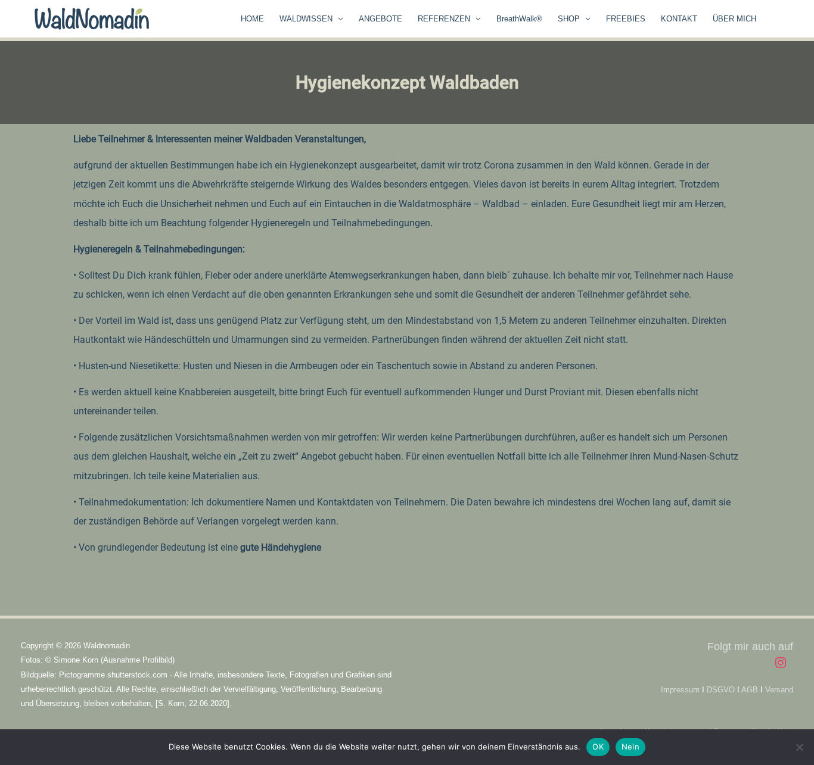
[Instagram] (780, 662)
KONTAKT (679, 18)
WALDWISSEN (306, 18)
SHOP (569, 18)
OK (598, 746)
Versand (779, 689)
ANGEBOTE (380, 18)
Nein (630, 746)
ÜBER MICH (734, 18)
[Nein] (799, 747)
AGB (749, 689)
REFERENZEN (444, 18)
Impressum (680, 689)
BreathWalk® (519, 18)
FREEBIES (625, 18)
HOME (252, 18)
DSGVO (721, 689)
